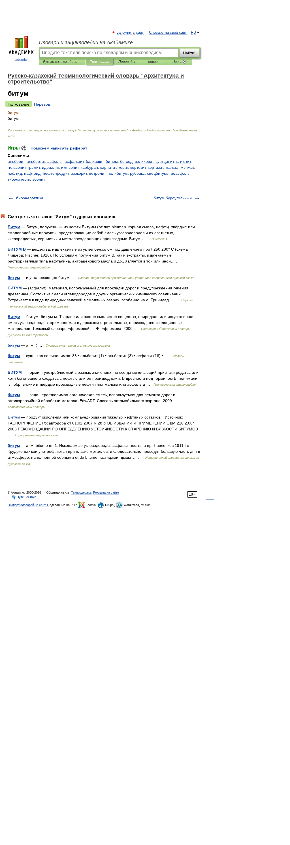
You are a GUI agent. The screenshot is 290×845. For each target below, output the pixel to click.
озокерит (79, 173)
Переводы (126, 62)
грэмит (34, 167)
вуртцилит (164, 161)
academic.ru (21, 60)
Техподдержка (81, 492)
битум (14, 277)
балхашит (94, 161)
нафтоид (32, 173)
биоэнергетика (29, 198)
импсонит (69, 167)
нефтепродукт (56, 173)
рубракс (137, 173)
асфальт (54, 161)
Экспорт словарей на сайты (28, 505)
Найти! (189, 53)
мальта (171, 167)
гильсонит (16, 167)
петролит (97, 173)
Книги (153, 62)
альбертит (36, 161)
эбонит (38, 179)
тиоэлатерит (19, 179)
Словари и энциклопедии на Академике (86, 42)
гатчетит (183, 161)
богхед (126, 161)
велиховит (144, 161)
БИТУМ (15, 288)
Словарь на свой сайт (168, 33)
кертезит (138, 167)
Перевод (42, 104)
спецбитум (157, 173)
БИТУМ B (17, 249)
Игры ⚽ (179, 62)
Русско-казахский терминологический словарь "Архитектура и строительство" (62, 62)
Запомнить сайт (130, 33)
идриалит (50, 167)
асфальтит (74, 161)
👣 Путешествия (24, 497)
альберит (16, 161)
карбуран (89, 167)
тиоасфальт (179, 173)
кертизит (155, 167)
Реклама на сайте (106, 492)
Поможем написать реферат (59, 148)
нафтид (15, 173)
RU (193, 33)
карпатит (108, 167)
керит (123, 167)
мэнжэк (187, 167)
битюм (112, 161)
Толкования (99, 62)
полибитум (118, 173)
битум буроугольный (172, 198)
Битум (14, 227)
